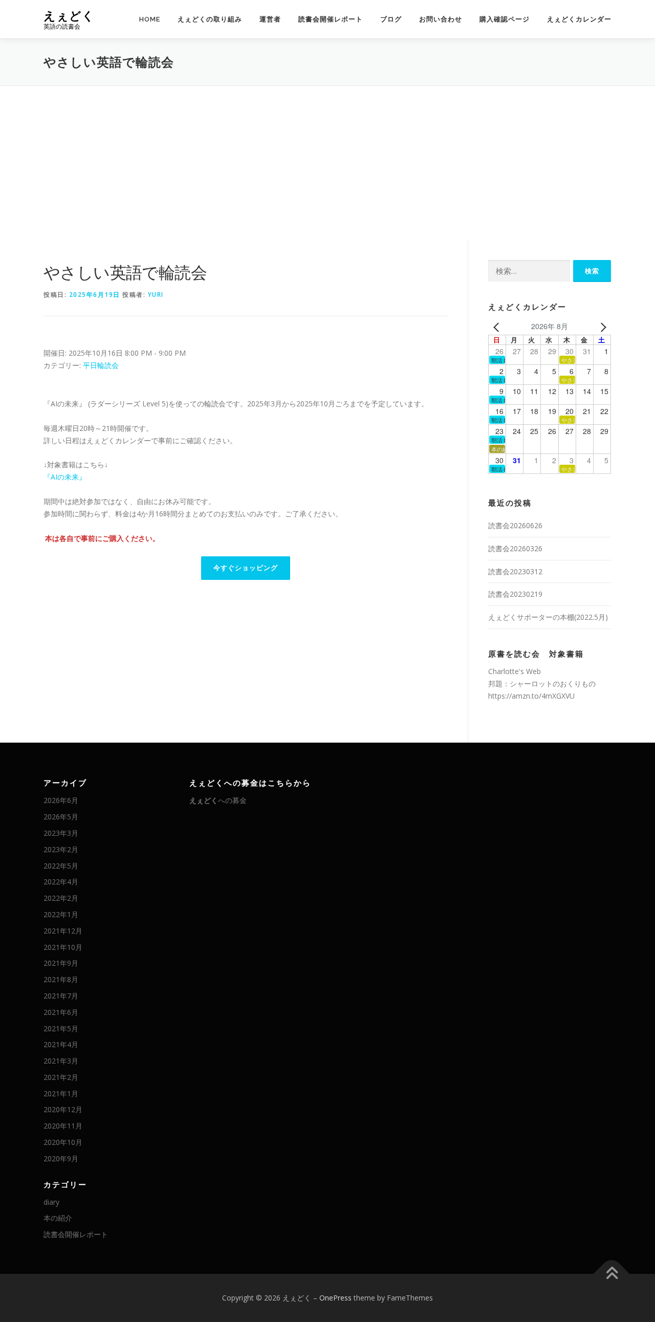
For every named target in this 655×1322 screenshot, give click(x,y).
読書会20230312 (515, 571)
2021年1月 (60, 1093)
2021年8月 (60, 979)
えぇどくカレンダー (579, 19)
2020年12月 (62, 1109)
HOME (149, 19)
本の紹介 (57, 1218)
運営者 (270, 19)
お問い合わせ (440, 19)
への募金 (218, 800)
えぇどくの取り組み (210, 19)
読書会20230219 (515, 594)
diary (51, 1202)
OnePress (335, 1298)
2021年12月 (62, 931)
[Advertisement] (327, 162)
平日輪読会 (101, 365)
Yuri (156, 294)
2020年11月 (62, 1126)
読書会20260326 (515, 548)
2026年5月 (60, 816)
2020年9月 (60, 1158)
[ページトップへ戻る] (612, 1274)
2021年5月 (60, 1028)
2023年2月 (60, 849)
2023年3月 (60, 833)
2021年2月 (60, 1077)
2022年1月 (60, 914)
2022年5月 (60, 866)
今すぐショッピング (245, 568)
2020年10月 (62, 1142)
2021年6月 (60, 1012)
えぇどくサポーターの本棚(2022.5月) (548, 617)
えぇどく (69, 16)
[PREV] (498, 326)
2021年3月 (60, 1061)
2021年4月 (60, 1044)
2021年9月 (60, 963)
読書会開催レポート (330, 19)
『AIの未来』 (64, 477)
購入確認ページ (504, 19)
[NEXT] (601, 326)
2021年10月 (62, 947)
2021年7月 (60, 996)
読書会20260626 (515, 525)
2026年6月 (60, 800)
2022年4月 (60, 881)
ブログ (391, 19)
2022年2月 (60, 898)
